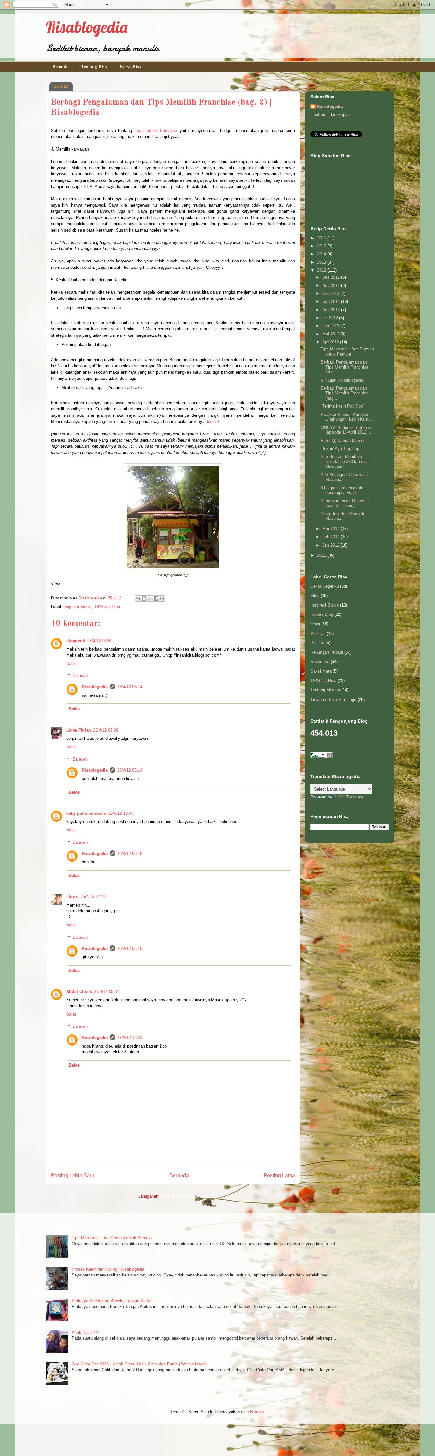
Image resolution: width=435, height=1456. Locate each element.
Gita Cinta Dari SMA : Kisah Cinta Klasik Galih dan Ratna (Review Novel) (139, 1364)
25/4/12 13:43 (120, 813)
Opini (315, 623)
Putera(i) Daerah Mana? (342, 440)
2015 (322, 246)
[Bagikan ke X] (150, 598)
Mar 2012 (331, 528)
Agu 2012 (331, 309)
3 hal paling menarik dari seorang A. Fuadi (343, 490)
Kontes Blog (321, 614)
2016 (322, 238)
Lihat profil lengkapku (330, 114)
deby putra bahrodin (86, 813)
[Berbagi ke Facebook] (156, 598)
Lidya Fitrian (78, 730)
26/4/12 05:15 (129, 853)
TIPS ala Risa (107, 606)
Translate (354, 797)
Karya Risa (130, 67)
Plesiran (317, 633)
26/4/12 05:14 (129, 686)
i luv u (72, 896)
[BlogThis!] (144, 598)
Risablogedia (86, 27)
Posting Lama (279, 1175)
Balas (71, 663)
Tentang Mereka (325, 690)
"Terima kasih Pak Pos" (343, 406)
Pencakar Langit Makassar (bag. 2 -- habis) (345, 503)
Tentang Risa (94, 67)
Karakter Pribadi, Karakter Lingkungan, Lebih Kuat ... (347, 417)
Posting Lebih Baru (72, 1175)
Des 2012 (331, 277)
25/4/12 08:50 (99, 640)
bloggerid (75, 640)
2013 (322, 262)
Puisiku (317, 642)
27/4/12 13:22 (129, 1037)
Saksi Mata (321, 671)
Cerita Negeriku (324, 586)
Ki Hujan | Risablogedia (342, 380)
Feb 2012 (331, 536)
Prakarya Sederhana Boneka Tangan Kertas (112, 1300)
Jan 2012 (331, 545)
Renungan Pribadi (326, 652)
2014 (322, 254)
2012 (322, 270)
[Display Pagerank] (321, 756)
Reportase (319, 661)
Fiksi (314, 595)
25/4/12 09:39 (105, 730)
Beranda (60, 67)
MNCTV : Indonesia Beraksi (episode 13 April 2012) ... (347, 430)
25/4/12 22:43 (93, 896)
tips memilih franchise (155, 130)
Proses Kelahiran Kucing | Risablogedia (108, 1269)
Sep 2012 (331, 301)
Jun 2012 (331, 325)
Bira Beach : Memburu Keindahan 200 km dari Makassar (344, 461)
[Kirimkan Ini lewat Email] (138, 598)
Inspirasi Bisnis (77, 606)
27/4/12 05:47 (106, 991)
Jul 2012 (330, 317)
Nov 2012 (331, 285)
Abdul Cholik (79, 991)
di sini (211, 421)
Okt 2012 (331, 293)
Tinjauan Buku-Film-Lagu (333, 699)
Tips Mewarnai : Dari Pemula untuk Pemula (347, 352)
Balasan (80, 675)
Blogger (257, 1411)
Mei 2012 (331, 334)
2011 (322, 555)
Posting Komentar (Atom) (184, 1196)
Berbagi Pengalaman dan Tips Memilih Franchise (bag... (344, 367)
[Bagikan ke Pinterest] (162, 598)
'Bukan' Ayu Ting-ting (340, 448)
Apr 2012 (331, 342)
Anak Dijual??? (85, 1332)
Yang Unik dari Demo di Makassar (342, 516)
